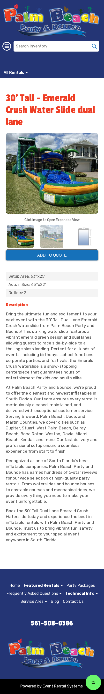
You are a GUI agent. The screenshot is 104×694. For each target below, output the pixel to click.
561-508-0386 (52, 623)
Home (14, 585)
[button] (43, 585)
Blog (55, 601)
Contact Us (73, 601)
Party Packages (81, 585)
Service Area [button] (33, 601)
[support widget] (93, 682)
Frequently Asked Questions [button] (33, 593)
